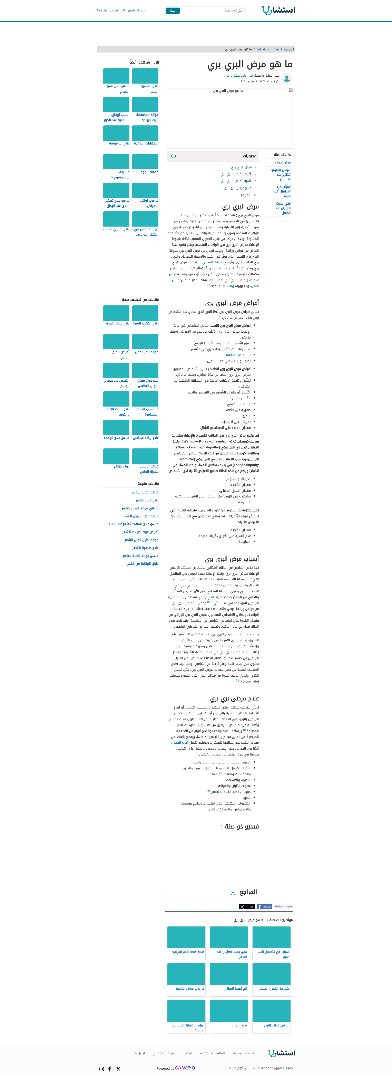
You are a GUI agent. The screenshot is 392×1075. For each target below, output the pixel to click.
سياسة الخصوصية (245, 1053)
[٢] (208, 285)
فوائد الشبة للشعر (145, 492)
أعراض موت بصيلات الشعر (140, 532)
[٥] (237, 680)
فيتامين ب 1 (189, 215)
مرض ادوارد (283, 162)
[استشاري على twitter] (118, 1069)
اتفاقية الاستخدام (212, 1053)
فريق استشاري (163, 1053)
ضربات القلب (233, 355)
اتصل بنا (139, 1053)
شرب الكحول (180, 742)
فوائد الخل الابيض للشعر (141, 516)
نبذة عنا (187, 1053)
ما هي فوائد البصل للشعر (140, 508)
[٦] (196, 753)
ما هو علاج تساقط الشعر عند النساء (133, 524)
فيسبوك (267, 907)
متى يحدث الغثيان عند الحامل (283, 208)
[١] (207, 267)
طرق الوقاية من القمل (142, 564)
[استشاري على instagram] (101, 1069)
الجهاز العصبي (212, 262)
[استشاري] (278, 10)
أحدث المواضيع (137, 10)
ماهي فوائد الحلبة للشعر (140, 556)
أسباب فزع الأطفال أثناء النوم (282, 191)
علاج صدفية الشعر (145, 548)
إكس (251, 907)
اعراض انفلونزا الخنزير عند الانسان (281, 174)
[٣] (220, 316)
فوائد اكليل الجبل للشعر (141, 540)
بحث (173, 11)
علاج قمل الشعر (147, 500)
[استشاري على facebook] (109, 1069)
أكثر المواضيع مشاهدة (111, 10)
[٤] (211, 602)
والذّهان (228, 286)
